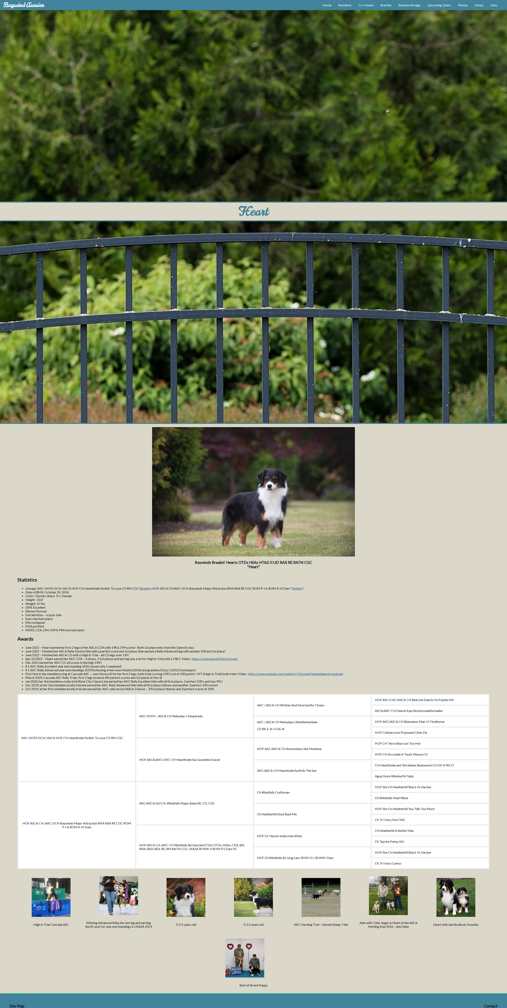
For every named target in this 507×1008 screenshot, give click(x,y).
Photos (463, 5)
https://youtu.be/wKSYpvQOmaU (215, 659)
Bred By (386, 5)
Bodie (144, 588)
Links (493, 5)
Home (327, 5)
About (479, 5)
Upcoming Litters (439, 5)
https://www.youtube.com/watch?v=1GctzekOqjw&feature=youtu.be (295, 674)
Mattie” (297, 588)
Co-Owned (366, 5)
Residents (345, 5)
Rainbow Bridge (409, 5)
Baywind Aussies (23, 4)
